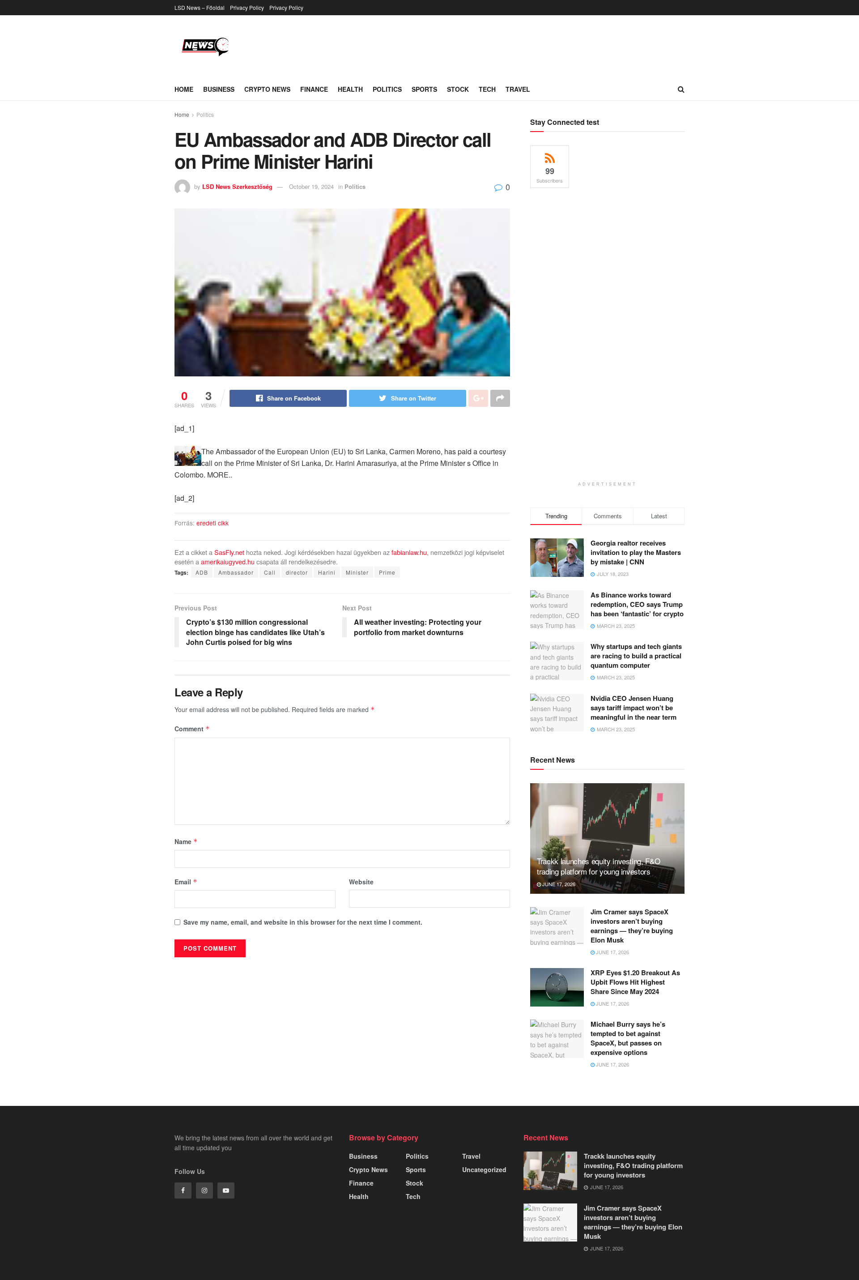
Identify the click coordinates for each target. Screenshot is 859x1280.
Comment (192, 728)
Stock (458, 89)
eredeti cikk (212, 522)
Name (186, 841)
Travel (518, 89)
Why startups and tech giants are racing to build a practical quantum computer (636, 655)
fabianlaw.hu (409, 552)
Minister (357, 572)
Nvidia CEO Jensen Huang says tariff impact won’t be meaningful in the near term (633, 707)
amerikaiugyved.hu (228, 561)
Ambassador (236, 572)
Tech (487, 89)
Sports (424, 89)
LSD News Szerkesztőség (237, 186)
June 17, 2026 (558, 883)
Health (350, 89)
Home (183, 89)
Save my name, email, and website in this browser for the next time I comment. (302, 921)
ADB (202, 572)
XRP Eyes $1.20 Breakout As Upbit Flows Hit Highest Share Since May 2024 (635, 982)
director (297, 572)
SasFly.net (229, 552)
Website (361, 881)
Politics (387, 89)
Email (185, 881)
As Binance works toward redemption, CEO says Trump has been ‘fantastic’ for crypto (637, 604)
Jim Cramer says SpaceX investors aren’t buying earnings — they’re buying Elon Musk (632, 926)
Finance (314, 89)
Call (270, 572)
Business (218, 89)
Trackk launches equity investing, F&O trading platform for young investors (598, 866)
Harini (327, 572)
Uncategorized (484, 1169)
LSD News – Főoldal (199, 7)
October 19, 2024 (311, 186)
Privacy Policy (247, 7)
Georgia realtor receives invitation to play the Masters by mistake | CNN (636, 552)
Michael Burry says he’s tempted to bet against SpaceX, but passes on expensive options (628, 1038)
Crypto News (267, 89)
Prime (387, 572)
